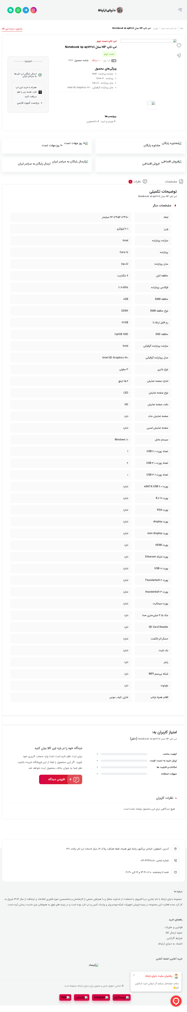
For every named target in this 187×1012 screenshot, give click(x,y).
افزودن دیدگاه (56, 779)
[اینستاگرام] (33, 10)
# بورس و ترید (108, 121)
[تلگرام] (26, 10)
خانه (181, 28)
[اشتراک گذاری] (183, 1007)
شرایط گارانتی (174, 938)
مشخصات (171, 181)
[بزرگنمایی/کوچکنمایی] (186, 1007)
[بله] (10, 10)
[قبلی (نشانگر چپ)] (186, 1010)
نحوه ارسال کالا (173, 933)
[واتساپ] (18, 10)
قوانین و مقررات (173, 927)
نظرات (135, 181)
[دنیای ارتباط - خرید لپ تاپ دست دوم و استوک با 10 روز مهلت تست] (110, 10)
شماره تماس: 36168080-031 (155, 860)
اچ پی (155, 28)
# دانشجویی (93, 121)
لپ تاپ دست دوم (169, 28)
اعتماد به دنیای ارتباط (170, 944)
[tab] (174, 181)
